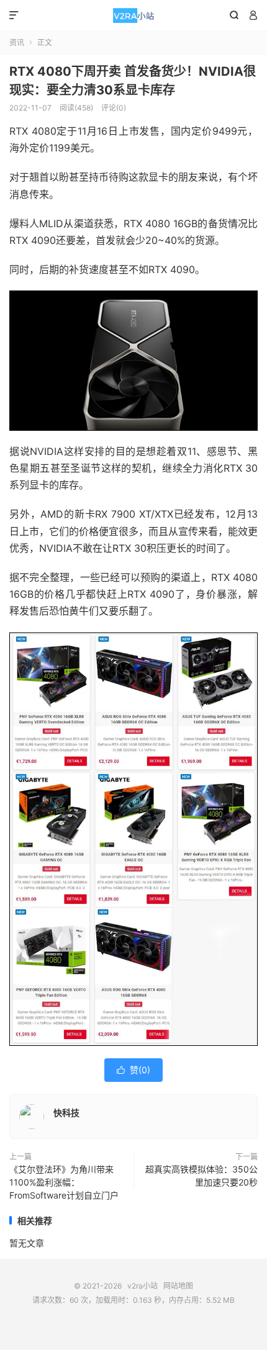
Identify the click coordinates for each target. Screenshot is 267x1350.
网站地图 (178, 1285)
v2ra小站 (133, 15)
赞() (133, 1069)
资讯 (16, 42)
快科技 (66, 1112)
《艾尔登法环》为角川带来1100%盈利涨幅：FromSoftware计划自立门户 (64, 1182)
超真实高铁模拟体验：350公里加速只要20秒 (201, 1175)
